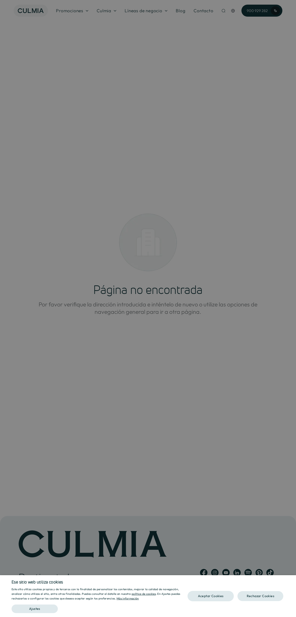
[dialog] (148, 596)
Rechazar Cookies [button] (260, 596)
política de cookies (144, 594)
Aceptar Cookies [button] (211, 596)
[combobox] (290, 581)
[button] (100, 607)
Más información (128, 598)
